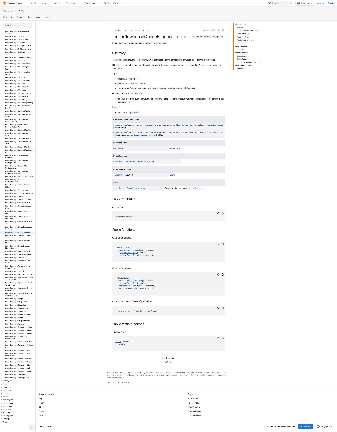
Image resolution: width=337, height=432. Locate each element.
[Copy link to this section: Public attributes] (138, 199)
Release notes (194, 403)
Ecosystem (71, 3)
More (47, 17)
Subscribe (305, 426)
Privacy (49, 426)
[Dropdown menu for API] (60, 3)
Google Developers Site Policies (149, 375)
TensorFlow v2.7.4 (14, 11)
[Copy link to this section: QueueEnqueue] (134, 238)
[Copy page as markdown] (185, 37)
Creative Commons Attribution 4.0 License (178, 373)
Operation (134, 112)
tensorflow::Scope (146, 125)
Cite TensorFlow (194, 415)
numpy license (119, 378)
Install (33, 3)
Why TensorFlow (111, 3)
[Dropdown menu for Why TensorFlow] (121, 3)
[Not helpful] (223, 30)
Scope (129, 79)
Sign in (331, 3)
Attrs (137, 93)
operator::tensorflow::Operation (130, 161)
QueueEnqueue (120, 125)
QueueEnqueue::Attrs (144, 135)
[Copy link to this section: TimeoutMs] (128, 332)
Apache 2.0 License (114, 375)
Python (20, 17)
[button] (17, 380)
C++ (29, 17)
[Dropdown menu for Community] (98, 3)
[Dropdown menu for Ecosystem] (79, 3)
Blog (40, 399)
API (55, 3)
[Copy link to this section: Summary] (128, 53)
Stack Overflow (194, 407)
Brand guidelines (195, 411)
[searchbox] (17, 25)
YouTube (42, 415)
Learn (43, 3)
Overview (7, 17)
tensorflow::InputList (211, 125)
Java (38, 17)
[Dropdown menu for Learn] (49, 3)
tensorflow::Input (178, 125)
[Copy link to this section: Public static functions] (146, 324)
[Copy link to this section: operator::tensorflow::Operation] (154, 301)
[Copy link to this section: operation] (126, 207)
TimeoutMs (118, 175)
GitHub (320, 3)
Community (90, 3)
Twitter (42, 411)
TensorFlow (116, 30)
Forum (41, 403)
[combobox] (280, 3)
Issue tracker (193, 399)
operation (118, 148)
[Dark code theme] (218, 213)
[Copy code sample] (222, 213)
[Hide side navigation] (31, 427)
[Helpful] (219, 30)
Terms (41, 426)
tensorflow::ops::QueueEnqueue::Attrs (129, 188)
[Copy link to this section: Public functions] (137, 230)
